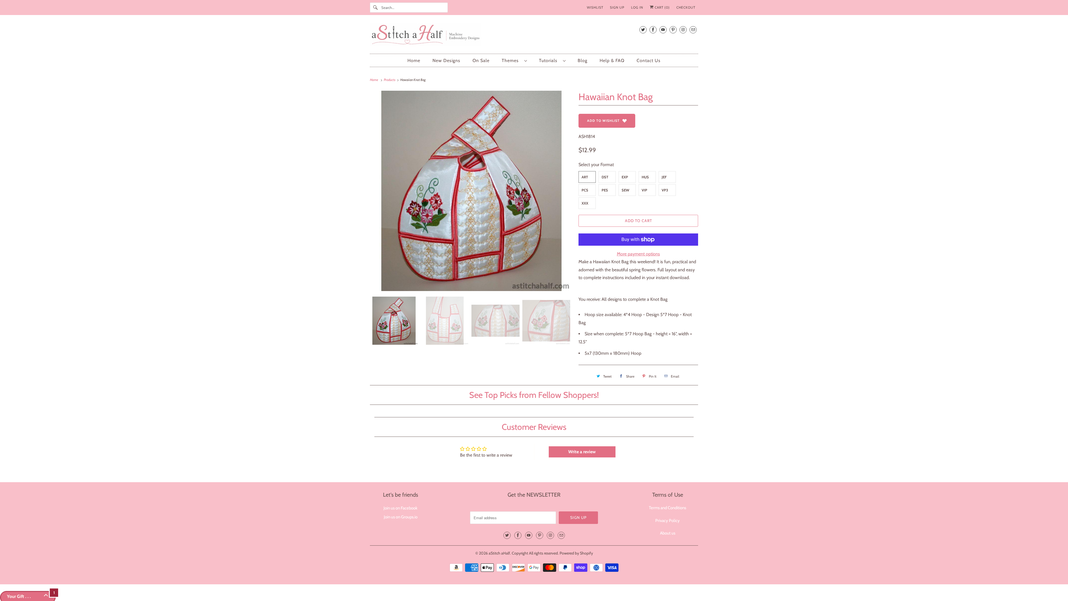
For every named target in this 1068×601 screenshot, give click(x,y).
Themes (511, 60)
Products (390, 80)
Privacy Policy (667, 520)
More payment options (638, 254)
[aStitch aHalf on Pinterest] (673, 29)
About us (667, 533)
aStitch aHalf (499, 553)
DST (605, 177)
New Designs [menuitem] (446, 60)
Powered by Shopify (576, 553)
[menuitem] (514, 60)
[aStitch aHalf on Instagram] (683, 29)
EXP (625, 177)
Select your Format (596, 164)
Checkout (685, 7)
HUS (645, 177)
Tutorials (549, 60)
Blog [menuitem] (582, 60)
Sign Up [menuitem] (617, 7)
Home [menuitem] (413, 60)
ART (585, 177)
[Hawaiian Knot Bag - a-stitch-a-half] (471, 191)
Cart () (662, 7)
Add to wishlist (603, 121)
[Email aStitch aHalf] (693, 29)
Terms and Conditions (667, 507)
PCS (585, 190)
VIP (644, 190)
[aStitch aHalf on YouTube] (663, 29)
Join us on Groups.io (400, 516)
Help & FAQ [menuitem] (612, 60)
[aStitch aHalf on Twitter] (643, 29)
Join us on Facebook (400, 508)
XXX (585, 203)
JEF (664, 177)
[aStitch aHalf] (534, 35)
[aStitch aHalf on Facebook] (653, 29)
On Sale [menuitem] (481, 60)
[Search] (375, 8)
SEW (625, 190)
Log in (637, 7)
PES (605, 190)
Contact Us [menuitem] (649, 60)
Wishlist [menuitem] (595, 7)
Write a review (582, 451)
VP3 (665, 190)
